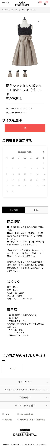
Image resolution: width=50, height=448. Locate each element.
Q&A (36, 210)
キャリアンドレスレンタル (9, 10)
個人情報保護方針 (27, 414)
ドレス (33, 10)
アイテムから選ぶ (24, 10)
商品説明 (13, 210)
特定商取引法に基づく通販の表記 (32, 419)
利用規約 (8, 419)
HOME (7, 414)
